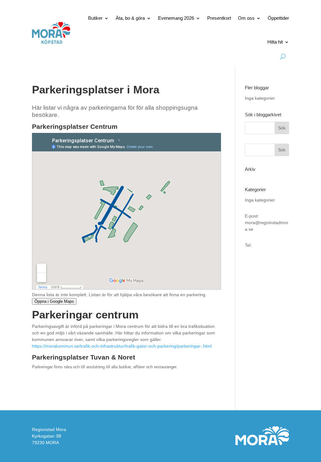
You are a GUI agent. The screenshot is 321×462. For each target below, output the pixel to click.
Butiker (95, 18)
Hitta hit (275, 42)
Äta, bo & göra (130, 18)
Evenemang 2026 (176, 18)
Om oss (246, 18)
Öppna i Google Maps (54, 301)
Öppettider (278, 18)
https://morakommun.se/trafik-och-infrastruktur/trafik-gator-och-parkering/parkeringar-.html (122, 346)
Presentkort (219, 18)
